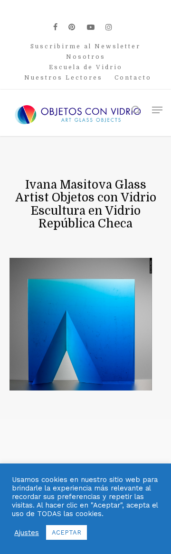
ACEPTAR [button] (66, 532)
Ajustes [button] (26, 532)
